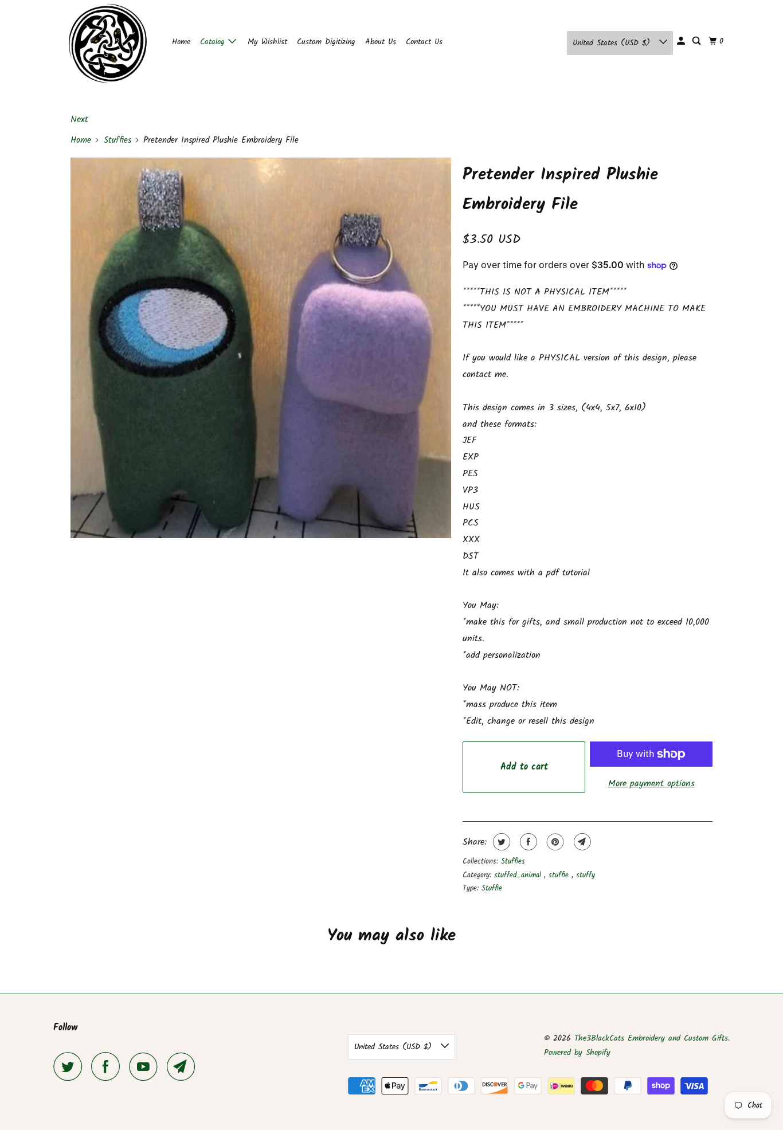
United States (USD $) (613, 43)
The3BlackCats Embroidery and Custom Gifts (651, 1038)
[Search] (697, 41)
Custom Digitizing (326, 42)
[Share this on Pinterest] (554, 841)
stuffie (560, 875)
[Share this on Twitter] (500, 841)
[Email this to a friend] (581, 841)
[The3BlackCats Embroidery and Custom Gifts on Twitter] (70, 1066)
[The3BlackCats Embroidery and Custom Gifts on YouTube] (146, 1066)
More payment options (651, 783)
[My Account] (682, 41)
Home (181, 42)
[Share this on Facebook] (527, 841)
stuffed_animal (519, 875)
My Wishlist (267, 42)
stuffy (585, 875)
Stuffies (117, 140)
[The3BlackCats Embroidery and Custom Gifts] (104, 43)
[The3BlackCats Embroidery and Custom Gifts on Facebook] (108, 1066)
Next (79, 119)
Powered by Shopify (577, 1052)
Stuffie (491, 888)
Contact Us (424, 42)
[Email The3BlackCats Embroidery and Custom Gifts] (184, 1066)
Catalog (214, 42)
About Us (380, 42)
